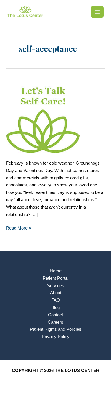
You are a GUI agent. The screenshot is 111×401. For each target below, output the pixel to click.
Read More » (18, 228)
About (55, 292)
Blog (55, 307)
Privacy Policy (56, 336)
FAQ (55, 300)
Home (56, 271)
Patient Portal (55, 278)
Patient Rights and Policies (55, 329)
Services (55, 285)
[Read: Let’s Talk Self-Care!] (43, 116)
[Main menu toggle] (97, 12)
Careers (55, 322)
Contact (55, 314)
